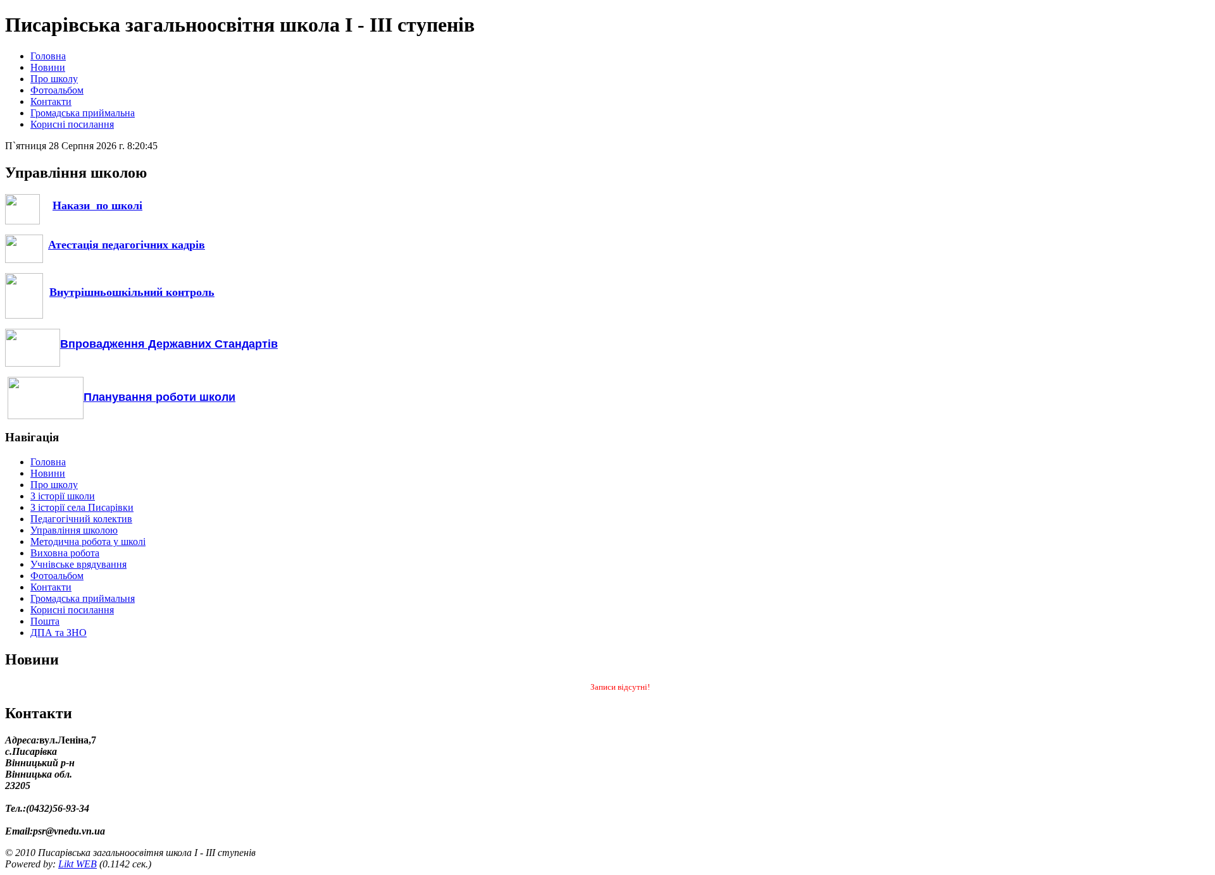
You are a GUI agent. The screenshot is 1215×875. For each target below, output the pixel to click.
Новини (47, 67)
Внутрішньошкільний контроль (132, 292)
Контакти (51, 101)
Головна (48, 56)
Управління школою (74, 530)
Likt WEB (77, 864)
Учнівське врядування (78, 564)
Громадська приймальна (82, 112)
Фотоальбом (57, 90)
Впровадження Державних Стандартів (169, 344)
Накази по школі (97, 205)
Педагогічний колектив (81, 518)
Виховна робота (64, 553)
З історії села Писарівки (82, 507)
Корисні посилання (72, 124)
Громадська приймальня (82, 598)
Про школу (54, 78)
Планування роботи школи (159, 397)
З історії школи (62, 496)
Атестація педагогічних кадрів (126, 244)
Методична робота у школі (88, 541)
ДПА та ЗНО (58, 632)
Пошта (44, 621)
